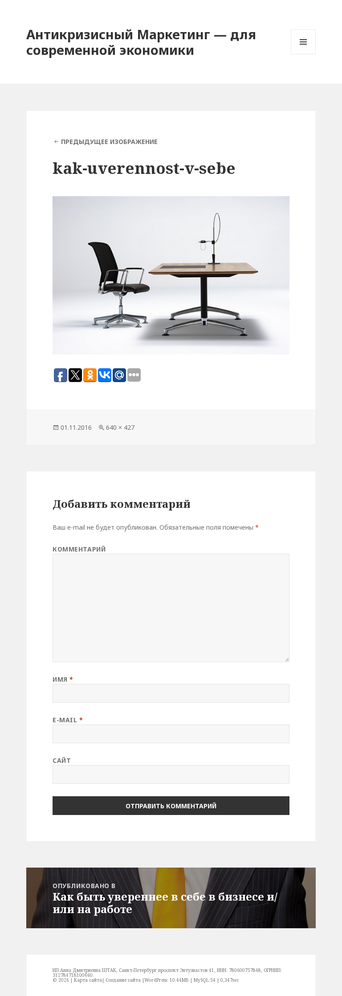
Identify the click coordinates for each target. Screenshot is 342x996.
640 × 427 (120, 427)
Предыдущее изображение (109, 141)
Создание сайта (123, 980)
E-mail (68, 720)
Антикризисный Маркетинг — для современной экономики (141, 41)
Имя (63, 679)
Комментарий (79, 549)
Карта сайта (88, 980)
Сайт (62, 760)
